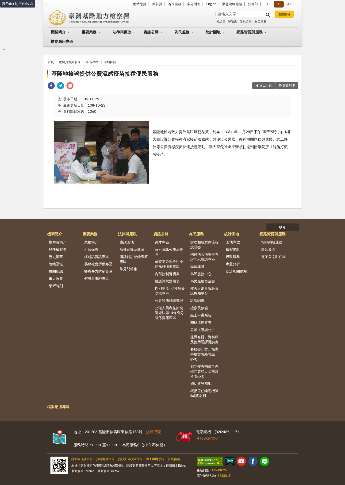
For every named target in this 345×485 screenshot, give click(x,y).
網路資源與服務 (250, 32)
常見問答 (193, 4)
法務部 (253, 4)
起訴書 (221, 21)
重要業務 (89, 32)
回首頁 (157, 4)
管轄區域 (56, 264)
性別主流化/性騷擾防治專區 (170, 291)
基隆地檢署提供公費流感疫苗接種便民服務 (104, 74)
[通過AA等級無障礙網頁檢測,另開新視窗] (210, 462)
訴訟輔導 (197, 301)
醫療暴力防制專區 (98, 271)
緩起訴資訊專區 (96, 257)
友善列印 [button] (289, 85)
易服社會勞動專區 (98, 264)
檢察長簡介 (57, 242)
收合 (282, 227)
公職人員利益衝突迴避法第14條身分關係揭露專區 (169, 313)
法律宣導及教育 (132, 249)
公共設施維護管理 (169, 301)
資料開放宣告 (105, 459)
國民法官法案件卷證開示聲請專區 (204, 257)
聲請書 (232, 21)
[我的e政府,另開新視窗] (230, 462)
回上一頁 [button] (266, 85)
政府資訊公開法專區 (169, 252)
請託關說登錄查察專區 (134, 259)
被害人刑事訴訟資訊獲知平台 (204, 291)
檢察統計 (233, 249)
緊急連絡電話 (232, 4)
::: (47, 3)
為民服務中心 (200, 274)
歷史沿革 (56, 257)
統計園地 (213, 32)
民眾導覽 (197, 267)
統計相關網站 (236, 271)
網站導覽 (139, 4)
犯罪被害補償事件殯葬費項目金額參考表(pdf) (204, 371)
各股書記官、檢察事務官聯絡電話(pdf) (204, 354)
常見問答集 (128, 269)
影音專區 (92, 62)
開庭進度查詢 (200, 322)
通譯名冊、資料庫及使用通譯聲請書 (204, 339)
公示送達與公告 (202, 330)
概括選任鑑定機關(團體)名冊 (204, 393)
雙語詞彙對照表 (167, 281)
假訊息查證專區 (96, 279)
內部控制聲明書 (167, 274)
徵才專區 (162, 242)
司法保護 (91, 249)
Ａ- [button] (268, 4)
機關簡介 (58, 32)
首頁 (51, 62)
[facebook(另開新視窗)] (253, 462)
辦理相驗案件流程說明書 (204, 245)
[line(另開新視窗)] (264, 462)
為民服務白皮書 (202, 281)
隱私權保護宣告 (82, 459)
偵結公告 (246, 21)
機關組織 (56, 271)
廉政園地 (127, 242)
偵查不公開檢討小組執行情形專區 (169, 264)
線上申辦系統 (200, 315)
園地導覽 (233, 242)
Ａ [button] (278, 4)
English (211, 4)
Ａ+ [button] (289, 4)
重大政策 (56, 279)
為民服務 (260, 21)
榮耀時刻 (56, 286)
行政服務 (233, 257)
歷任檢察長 (57, 249)
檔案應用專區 (62, 41)
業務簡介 (91, 242)
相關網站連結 (271, 242)
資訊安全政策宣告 (130, 459)
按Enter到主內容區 (17, 4)
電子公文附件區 (273, 257)
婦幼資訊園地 (200, 383)
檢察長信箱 (199, 308)
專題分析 (233, 264)
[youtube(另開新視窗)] (241, 462)
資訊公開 (151, 32)
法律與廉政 (122, 32)
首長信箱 (174, 4)
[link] (51, 86)
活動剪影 (110, 62)
